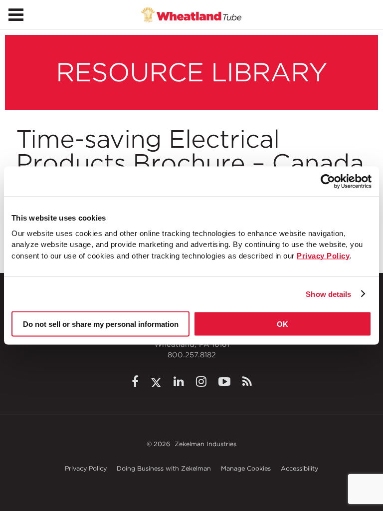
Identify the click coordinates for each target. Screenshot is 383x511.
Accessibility (299, 468)
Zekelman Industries (205, 444)
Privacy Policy (86, 468)
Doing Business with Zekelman (164, 468)
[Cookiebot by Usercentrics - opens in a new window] (328, 181)
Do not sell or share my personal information (101, 324)
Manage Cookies (246, 468)
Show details (328, 293)
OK (282, 324)
